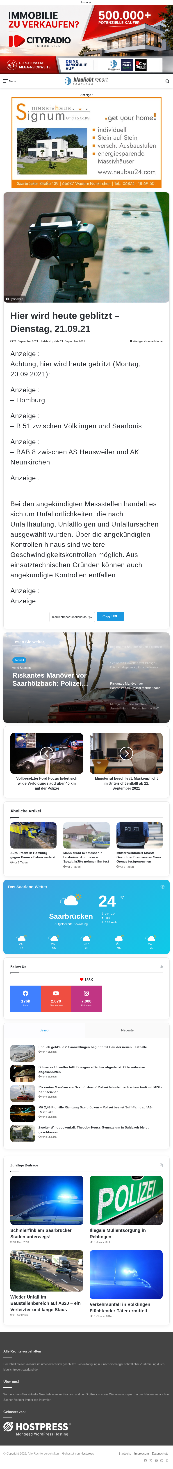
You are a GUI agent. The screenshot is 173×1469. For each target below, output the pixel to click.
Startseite (124, 1453)
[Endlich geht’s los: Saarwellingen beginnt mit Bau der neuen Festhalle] (22, 1053)
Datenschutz (160, 1453)
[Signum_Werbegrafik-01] (86, 142)
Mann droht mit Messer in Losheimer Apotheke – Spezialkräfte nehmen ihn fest (86, 857)
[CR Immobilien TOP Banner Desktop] (86, 39)
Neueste (127, 1030)
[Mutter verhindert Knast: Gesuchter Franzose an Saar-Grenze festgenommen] (139, 835)
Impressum (141, 1453)
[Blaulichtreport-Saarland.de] (86, 81)
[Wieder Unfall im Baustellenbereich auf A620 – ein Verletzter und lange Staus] (46, 1271)
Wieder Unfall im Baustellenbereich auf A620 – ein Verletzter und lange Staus (45, 1303)
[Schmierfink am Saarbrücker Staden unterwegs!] (46, 1200)
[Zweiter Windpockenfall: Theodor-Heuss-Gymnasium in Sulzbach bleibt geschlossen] (22, 1133)
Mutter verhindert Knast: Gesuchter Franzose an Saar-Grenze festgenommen (138, 857)
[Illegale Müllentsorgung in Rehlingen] (126, 1200)
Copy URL (110, 616)
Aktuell (19, 660)
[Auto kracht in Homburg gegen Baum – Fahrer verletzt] (33, 835)
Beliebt (44, 1030)
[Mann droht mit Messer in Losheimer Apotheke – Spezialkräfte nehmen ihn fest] (86, 835)
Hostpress (87, 1453)
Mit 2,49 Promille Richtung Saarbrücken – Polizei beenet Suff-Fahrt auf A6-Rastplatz (54, 680)
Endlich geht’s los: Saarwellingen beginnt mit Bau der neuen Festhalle (93, 1047)
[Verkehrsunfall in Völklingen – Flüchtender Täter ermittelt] (126, 1274)
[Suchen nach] (167, 83)
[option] (86, 677)
